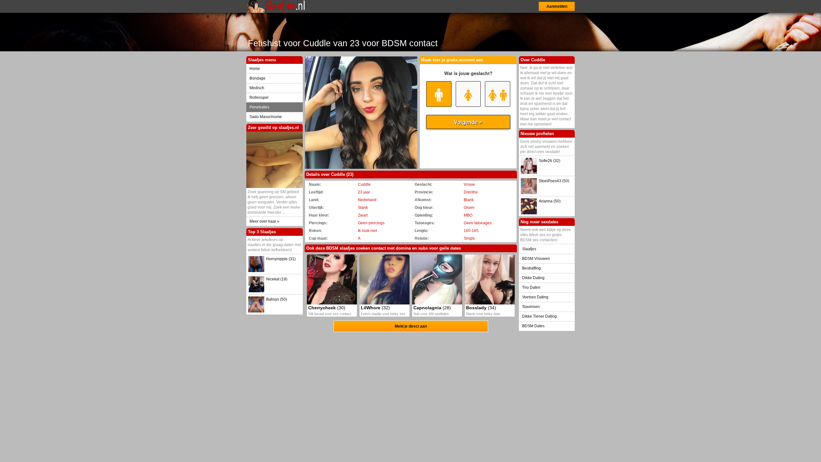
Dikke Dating (533, 278)
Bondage (258, 78)
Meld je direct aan (411, 326)
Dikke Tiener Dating (539, 316)
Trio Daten (531, 287)
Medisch (257, 88)
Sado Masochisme (266, 117)
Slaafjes (529, 249)
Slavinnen (531, 306)
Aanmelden (556, 6)
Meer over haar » (264, 221)
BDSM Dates (533, 326)
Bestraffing (531, 268)
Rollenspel (259, 97)
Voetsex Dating (535, 297)
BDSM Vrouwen (536, 258)
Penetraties (259, 107)
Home (255, 68)
